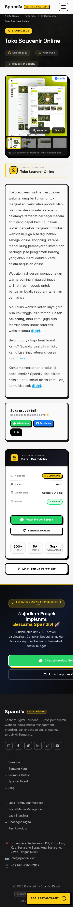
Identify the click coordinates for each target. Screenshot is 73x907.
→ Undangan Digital (18, 822)
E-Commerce (49, 16)
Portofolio (30, 16)
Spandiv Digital (50, 886)
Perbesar (42, 130)
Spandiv (26, 7)
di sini (35, 331)
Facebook (45, 423)
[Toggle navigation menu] (63, 7)
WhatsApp (23, 423)
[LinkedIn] (38, 746)
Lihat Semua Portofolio (39, 568)
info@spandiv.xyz (23, 858)
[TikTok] (48, 746)
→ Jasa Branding (16, 815)
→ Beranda (12, 762)
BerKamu (14, 16)
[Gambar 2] (29, 143)
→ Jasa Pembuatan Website (24, 802)
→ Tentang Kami (16, 768)
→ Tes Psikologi (16, 828)
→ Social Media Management (25, 809)
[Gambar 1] (14, 143)
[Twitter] (28, 746)
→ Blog (10, 787)
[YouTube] (57, 746)
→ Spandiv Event (16, 781)
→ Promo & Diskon (17, 775)
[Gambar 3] (44, 143)
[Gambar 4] (59, 143)
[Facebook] (18, 746)
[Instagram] (9, 746)
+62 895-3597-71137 (25, 865)
